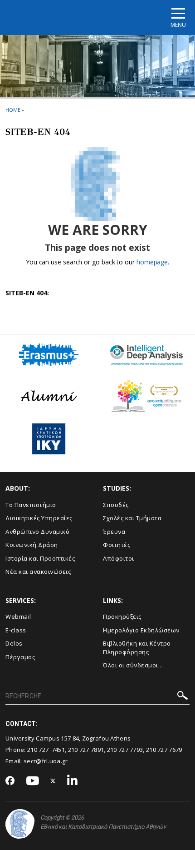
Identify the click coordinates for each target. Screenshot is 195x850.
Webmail (18, 616)
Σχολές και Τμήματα (132, 518)
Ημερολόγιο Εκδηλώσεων (141, 630)
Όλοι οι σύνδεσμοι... (133, 665)
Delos (14, 643)
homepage (152, 262)
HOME (12, 109)
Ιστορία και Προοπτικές (40, 558)
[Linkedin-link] (72, 781)
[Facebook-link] (10, 781)
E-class (15, 630)
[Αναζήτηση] (182, 697)
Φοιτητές (116, 545)
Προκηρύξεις (122, 616)
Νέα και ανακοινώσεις (38, 571)
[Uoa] (19, 824)
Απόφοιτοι (118, 558)
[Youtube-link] (32, 781)
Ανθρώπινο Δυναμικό (37, 531)
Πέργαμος (20, 657)
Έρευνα (114, 531)
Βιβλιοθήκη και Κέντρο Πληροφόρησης (137, 647)
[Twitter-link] (53, 781)
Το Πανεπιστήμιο (30, 505)
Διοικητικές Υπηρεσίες (39, 518)
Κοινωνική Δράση (31, 545)
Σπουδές (116, 505)
